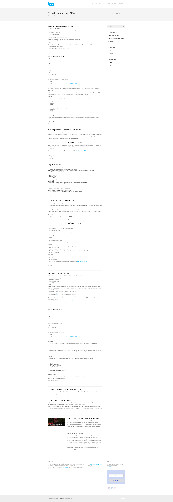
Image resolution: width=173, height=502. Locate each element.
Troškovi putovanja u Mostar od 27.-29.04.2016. (64, 130)
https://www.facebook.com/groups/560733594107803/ (66, 83)
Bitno (110, 50)
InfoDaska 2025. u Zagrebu (113, 35)
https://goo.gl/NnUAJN (74, 142)
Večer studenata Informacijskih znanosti (116, 38)
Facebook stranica (52, 174)
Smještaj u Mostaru (54, 165)
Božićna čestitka (111, 41)
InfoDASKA (111, 53)
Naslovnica (94, 3)
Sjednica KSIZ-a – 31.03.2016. (58, 273)
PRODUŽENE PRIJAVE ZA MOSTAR (61, 201)
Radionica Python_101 (56, 309)
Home (50, 15)
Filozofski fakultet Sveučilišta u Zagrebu (95, 464)
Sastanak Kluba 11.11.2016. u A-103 (60, 26)
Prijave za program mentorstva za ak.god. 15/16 (83, 418)
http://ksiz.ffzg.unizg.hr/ (81, 150)
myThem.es (71, 498)
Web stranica (51, 172)
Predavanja (111, 62)
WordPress (62, 498)
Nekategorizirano (112, 59)
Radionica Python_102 (56, 56)
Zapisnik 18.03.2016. (77, 394)
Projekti (114, 3)
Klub (110, 56)
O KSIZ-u (100, 3)
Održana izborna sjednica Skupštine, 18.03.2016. (65, 389)
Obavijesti (107, 3)
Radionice (121, 3)
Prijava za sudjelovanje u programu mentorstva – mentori (78, 430)
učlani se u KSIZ (65, 467)
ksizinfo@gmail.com (111, 466)
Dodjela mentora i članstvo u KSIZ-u (60, 400)
